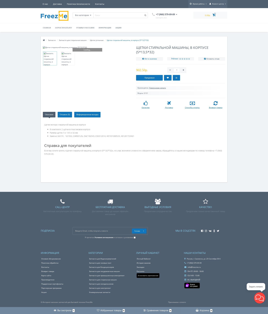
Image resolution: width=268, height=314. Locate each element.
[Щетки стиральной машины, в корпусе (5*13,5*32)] (87, 47)
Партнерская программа (51, 288)
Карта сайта (46, 275)
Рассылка (140, 271)
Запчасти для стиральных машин (103, 280)
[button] (259, 298)
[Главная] (44, 40)
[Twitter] (217, 230)
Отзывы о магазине (85, 28)
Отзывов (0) (65, 115)
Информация (105, 28)
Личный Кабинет (144, 259)
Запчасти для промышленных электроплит (107, 275)
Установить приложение (148, 275)
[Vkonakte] (209, 230)
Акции (118, 28)
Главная (47, 28)
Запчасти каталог (63, 28)
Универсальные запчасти (99, 292)
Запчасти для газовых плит (100, 263)
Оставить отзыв (212, 59)
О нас (45, 4)
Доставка (57, 4)
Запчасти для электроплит (100, 288)
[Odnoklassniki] (213, 230)
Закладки (140, 267)
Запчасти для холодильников (101, 284)
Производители (47, 280)
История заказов (143, 263)
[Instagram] (205, 230)
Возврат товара (47, 271)
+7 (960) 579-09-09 (194, 263)
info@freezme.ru (194, 267)
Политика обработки (49, 263)
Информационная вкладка (87, 115)
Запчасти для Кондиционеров (101, 267)
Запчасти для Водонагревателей (102, 259)
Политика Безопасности (78, 4)
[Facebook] (201, 230)
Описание (49, 115)
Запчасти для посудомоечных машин (104, 271)
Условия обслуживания (51, 259)
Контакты (99, 4)
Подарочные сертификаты (52, 284)
